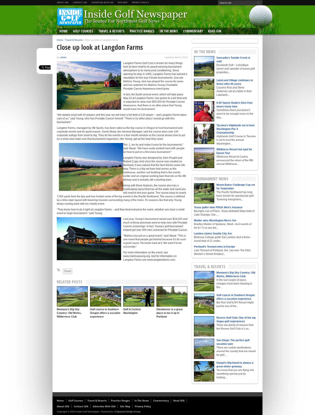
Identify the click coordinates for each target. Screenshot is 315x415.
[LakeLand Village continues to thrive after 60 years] (204, 89)
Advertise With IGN (102, 3)
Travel (67, 271)
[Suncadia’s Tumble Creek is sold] (204, 66)
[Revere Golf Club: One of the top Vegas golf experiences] (204, 326)
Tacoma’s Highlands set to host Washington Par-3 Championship (235, 129)
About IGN (62, 3)
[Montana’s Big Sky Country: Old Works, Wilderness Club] (72, 296)
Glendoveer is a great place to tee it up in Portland (169, 313)
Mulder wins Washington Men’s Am (215, 220)
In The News (169, 31)
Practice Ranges (142, 31)
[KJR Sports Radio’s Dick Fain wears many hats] (204, 111)
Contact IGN (80, 3)
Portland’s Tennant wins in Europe (214, 246)
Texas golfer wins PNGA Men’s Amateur (218, 207)
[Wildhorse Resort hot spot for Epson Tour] (204, 158)
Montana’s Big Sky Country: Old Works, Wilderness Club (69, 313)
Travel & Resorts (111, 31)
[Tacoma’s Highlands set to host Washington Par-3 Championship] (204, 134)
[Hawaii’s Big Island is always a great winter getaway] (204, 371)
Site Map (123, 3)
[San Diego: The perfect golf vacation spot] (204, 349)
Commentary (193, 31)
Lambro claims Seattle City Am (213, 233)
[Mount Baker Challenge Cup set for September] (204, 193)
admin (63, 57)
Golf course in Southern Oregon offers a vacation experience (105, 313)
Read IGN (214, 31)
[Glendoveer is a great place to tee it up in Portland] (172, 296)
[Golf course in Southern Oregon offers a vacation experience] (105, 296)
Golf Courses (83, 31)
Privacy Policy (140, 3)
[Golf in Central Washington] (138, 296)
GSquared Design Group (127, 411)
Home (63, 31)
